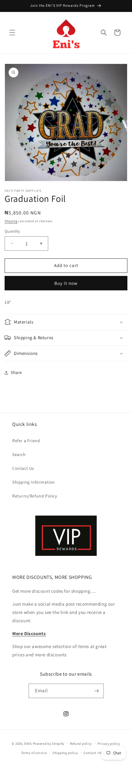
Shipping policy (65, 753)
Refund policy (81, 743)
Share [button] (16, 372)
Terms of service (34, 753)
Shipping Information (33, 482)
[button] (12, 32)
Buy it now (66, 283)
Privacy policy (109, 743)
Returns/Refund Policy (34, 496)
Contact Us (23, 468)
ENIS (28, 743)
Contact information (100, 753)
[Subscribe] (96, 691)
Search (19, 454)
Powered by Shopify (48, 743)
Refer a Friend (26, 440)
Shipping (11, 221)
